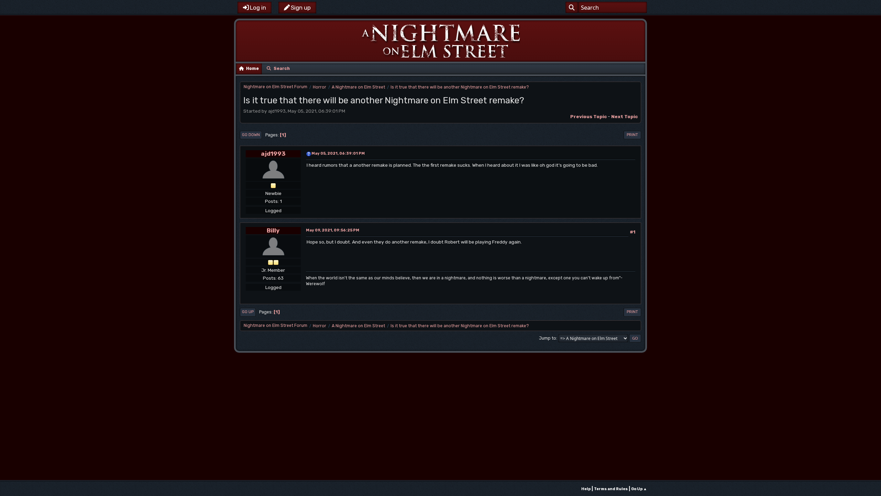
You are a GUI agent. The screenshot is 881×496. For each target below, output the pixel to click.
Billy (273, 230)
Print (632, 135)
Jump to (547, 338)
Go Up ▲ (639, 489)
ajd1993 (273, 153)
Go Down (251, 135)
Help (586, 489)
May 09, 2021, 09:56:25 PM (332, 230)
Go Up (248, 312)
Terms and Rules (611, 489)
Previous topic (588, 116)
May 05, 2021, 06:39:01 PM (338, 153)
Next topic (624, 116)
